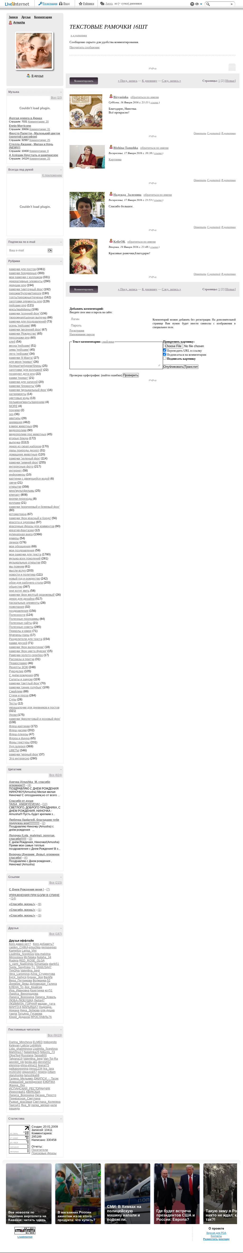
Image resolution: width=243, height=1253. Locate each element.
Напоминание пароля (82, 334)
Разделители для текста (25, 639)
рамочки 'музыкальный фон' (28, 390)
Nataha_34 (44, 957)
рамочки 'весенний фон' (25, 329)
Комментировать (83, 80)
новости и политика (22, 574)
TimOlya (14, 970)
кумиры (14, 538)
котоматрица (18, 514)
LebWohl (35, 1045)
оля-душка (47, 1010)
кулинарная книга (21, 534)
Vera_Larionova (19, 974)
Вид (198, 5)
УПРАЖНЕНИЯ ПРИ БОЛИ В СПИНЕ (34, 895)
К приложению (52, 175)
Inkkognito (50, 1042)
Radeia (14, 960)
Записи (13, 17)
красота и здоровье (22, 522)
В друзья (37, 75)
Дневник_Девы (19, 983)
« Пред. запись (127, 80)
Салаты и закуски (21, 679)
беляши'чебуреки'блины (25, 366)
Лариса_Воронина (21, 997)
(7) (48, 889)
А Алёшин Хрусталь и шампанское (33, 155)
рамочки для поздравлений (27, 321)
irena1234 (35, 1068)
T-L (33, 967)
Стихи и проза (18, 695)
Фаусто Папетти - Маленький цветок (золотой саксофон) (34, 135)
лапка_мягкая (40, 1105)
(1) (39, 910)
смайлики (108, 341)
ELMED (38, 1042)
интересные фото (21, 466)
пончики (14, 410)
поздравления (18, 611)
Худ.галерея (17, 746)
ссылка (154, 102)
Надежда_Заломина (127, 194)
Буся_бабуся (18, 977)
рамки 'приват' (18, 378)
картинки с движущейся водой (29, 478)
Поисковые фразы (44, 1153)
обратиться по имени (145, 97)
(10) (44, 804)
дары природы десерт (24, 450)
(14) (13, 898)
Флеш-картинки (19, 726)
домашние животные (23, 454)
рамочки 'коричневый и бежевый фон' (34, 506)
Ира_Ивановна (19, 990)
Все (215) (55, 882)
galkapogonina (18, 1068)
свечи (13, 482)
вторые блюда (18, 438)
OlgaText (14, 1055)
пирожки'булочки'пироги (25, 293)
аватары (15, 418)
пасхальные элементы (24, 602)
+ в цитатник (78, 35)
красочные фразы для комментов (31, 526)
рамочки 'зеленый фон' (24, 458)
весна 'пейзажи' (19, 345)
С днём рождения (21, 675)
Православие (18, 663)
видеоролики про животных (27, 434)
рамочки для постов (22, 269)
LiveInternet (18, 4)
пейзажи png (17, 305)
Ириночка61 (17, 1092)
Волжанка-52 (41, 980)
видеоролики (18, 430)
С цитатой (213, 133)
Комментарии (43, 17)
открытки (15, 486)
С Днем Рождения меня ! (26, 889)
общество (15, 586)
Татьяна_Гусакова (30, 1013)
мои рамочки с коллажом (25, 277)
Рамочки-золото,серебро (26, 655)
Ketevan (14, 1045)
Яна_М (25, 1105)
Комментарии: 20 (38, 121)
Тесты (13, 703)
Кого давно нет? (20, 944)
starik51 (54, 964)
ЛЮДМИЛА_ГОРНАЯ (23, 1003)
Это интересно (19, 758)
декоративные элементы (26, 281)
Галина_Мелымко (21, 1078)
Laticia (24, 1045)
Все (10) (56, 97)
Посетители (40, 1150)
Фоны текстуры (19, 742)
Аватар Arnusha (34, 50)
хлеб (12, 341)
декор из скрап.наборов (25, 446)
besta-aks (31, 1062)
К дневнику (149, 80)
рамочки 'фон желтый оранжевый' (32, 594)
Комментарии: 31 (39, 129)
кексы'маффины (20, 309)
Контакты (216, 1236)
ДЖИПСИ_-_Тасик (46, 1078)
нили (53, 1105)
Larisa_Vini (29, 950)
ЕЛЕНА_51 (16, 987)
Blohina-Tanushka (125, 148)
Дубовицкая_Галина (43, 983)
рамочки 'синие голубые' (25, 687)
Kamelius (15, 950)
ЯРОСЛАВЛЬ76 (41, 1017)
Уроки (13, 715)
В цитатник (228, 133)
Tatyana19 (16, 1058)
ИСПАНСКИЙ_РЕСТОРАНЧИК (29, 1088)
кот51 (48, 990)
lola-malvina (43, 954)
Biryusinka (120, 97)
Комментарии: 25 (39, 140)
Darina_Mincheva (20, 1042)
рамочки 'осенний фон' (24, 313)
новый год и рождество (24, 578)
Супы (12, 699)
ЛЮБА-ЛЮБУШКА (21, 1000)
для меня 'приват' (21, 361)
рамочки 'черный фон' (23, 754)
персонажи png (19, 337)
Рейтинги (88, 3)
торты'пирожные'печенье (26, 297)
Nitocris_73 (47, 1052)
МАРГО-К (15, 1007)
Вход (66, 3)
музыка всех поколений (25, 558)
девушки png (17, 285)
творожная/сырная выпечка (28, 317)
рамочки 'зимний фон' (23, 462)
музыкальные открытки (24, 562)
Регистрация (50, 3)
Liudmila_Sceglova (21, 954)
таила (13, 1013)
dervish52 (44, 1062)
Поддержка (192, 4)
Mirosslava (16, 957)
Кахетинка (37, 990)
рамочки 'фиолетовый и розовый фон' (34, 719)
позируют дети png (22, 374)
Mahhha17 (16, 1052)
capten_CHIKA (18, 947)
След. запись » (171, 80)
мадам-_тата (46, 1003)
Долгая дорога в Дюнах (25, 118)
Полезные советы (21, 627)
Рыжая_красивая (20, 1101)
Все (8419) (55, 1035)
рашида (14, 1108)
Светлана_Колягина (47, 1101)
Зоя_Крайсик (33, 987)
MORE (13, 406)
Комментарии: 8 (39, 151)
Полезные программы (24, 619)
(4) (29, 785)
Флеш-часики (18, 730)
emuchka (35, 947)
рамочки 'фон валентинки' (26, 647)
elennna (14, 1065)
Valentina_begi (30, 970)
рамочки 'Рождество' (22, 333)
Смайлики (16, 691)
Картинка (115, 159)
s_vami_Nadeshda (21, 964)
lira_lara (48, 1068)
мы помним (16, 566)
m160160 (15, 1072)
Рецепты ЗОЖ (18, 667)
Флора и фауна (19, 738)
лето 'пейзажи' (19, 353)
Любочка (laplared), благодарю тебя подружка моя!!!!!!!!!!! (34, 821)
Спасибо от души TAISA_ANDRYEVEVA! (25, 802)
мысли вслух (17, 570)
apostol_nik (16, 1062)
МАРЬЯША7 (30, 1007)
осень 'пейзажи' (19, 325)
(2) (43, 823)
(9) (39, 904)
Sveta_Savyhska (20, 967)
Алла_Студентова (42, 974)
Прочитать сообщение (85, 47)
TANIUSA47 (43, 967)
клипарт (14, 494)
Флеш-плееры (18, 734)
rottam (51, 1072)
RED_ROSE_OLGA (31, 960)
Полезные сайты (20, 623)
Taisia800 (40, 1055)
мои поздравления (21, 550)
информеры (17, 474)
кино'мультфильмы (21, 490)
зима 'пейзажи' (19, 349)
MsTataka (30, 957)
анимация (16, 422)
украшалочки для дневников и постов (34, 707)
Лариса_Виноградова (23, 993)
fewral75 (43, 1065)
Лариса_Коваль (45, 997)
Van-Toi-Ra (50, 1058)
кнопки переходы (21, 498)
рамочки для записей (23, 382)
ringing (42, 1072)
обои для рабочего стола (26, 582)
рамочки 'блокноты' (22, 386)
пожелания (16, 606)
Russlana (27, 1055)
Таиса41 (14, 1105)
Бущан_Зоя (35, 977)
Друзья (26, 17)
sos (11, 414)
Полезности (17, 615)
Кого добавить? (43, 944)
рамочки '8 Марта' (21, 357)
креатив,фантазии (21, 530)
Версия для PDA (216, 1232)
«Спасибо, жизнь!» (22, 904)
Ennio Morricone (20, 125)
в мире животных (20, 426)
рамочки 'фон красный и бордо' (30, 518)
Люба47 (39, 1000)
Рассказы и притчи (21, 659)
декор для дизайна (22, 598)
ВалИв (48, 977)
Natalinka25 (31, 1052)
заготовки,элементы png (25, 301)
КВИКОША (33, 1092)
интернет (15, 470)
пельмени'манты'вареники (27, 402)
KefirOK (119, 241)
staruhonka (16, 1075)
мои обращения (20, 546)
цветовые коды (19, 398)
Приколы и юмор (20, 631)
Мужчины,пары (19, 635)
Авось (109, 3)
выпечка (14, 442)
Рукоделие (16, 671)
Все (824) (55, 775)
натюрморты (17, 394)
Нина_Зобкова (30, 1010)
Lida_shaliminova (20, 1048)
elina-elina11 (28, 1065)
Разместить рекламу (216, 1239)
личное (14, 542)
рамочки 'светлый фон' (24, 683)
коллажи (14, 502)
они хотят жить (19, 590)
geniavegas (48, 947)
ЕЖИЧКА (49, 1082)
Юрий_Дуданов (19, 1017)
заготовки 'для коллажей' (25, 370)
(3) (30, 838)
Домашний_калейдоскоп (25, 1082)
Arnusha (11, 23)
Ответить (200, 133)
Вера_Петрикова (20, 980)
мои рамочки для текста (25, 554)
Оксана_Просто (45, 1095)
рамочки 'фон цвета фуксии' (28, 651)
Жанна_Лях (17, 1085)
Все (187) (55, 933)
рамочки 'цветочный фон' (26, 289)
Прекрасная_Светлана (24, 1098)
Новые (230, 80)
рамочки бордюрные (23, 273)
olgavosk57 (29, 1072)
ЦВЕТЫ (14, 750)
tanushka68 (31, 1075)
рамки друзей (18, 643)
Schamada (41, 964)
